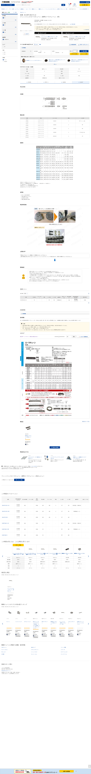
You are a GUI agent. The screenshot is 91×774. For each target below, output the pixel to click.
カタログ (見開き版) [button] (84, 336)
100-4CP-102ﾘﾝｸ (5, 517)
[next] (88, 556)
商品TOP (21, 336)
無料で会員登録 (66, 771)
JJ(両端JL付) (6, 39)
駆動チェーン (41, 9)
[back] (3, 556)
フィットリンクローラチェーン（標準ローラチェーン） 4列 (56, 9)
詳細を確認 (73, 24)
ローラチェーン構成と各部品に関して (31, 336)
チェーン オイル (4, 649)
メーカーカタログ (34, 466)
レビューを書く (20, 479)
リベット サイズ (34, 651)
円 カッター (4, 651)
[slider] (58, 336)
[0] (69, 4)
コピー (37, 44)
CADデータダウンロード (84, 44)
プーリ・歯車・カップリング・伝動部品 (16, 9)
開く (74, 336)
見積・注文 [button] (86, 4)
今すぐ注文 (75, 53)
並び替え (79, 297)
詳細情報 (64, 82)
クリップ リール (64, 654)
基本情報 (24, 313)
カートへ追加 (84, 53)
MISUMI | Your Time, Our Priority (7, 1)
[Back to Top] (89, 766)
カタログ (27, 33)
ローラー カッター (64, 651)
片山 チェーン (4, 647)
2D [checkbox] (4, 52)
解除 (15, 27)
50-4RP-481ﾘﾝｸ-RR (5, 529)
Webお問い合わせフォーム (6, 670)
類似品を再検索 (55, 447)
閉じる (76, 771)
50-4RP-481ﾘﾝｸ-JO (5, 523)
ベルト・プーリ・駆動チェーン (31, 9)
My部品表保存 (73, 44)
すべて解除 (15, 12)
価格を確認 (85, 51)
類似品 (24, 47)
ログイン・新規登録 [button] (85, 2)
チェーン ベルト (34, 654)
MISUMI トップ (4, 9)
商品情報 (29, 82)
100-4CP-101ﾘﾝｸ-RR (5, 511)
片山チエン (22, 12)
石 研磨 (3, 654)
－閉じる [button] (54, 64)
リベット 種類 (63, 647)
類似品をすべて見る (85, 421)
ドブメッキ (63, 649)
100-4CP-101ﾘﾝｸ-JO (5, 505)
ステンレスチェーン (34, 649)
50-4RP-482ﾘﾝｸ (4, 535)
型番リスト (47, 82)
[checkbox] (9, 18)
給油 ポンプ (33, 647)
